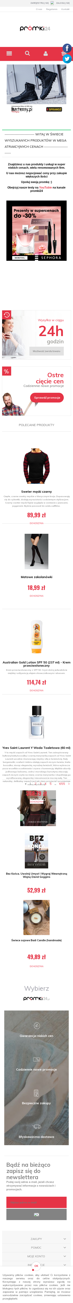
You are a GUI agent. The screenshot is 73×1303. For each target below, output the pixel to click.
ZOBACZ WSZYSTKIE (37, 822)
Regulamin (51, 9)
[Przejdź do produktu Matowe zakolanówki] (36, 551)
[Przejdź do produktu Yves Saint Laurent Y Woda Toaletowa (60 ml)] (36, 722)
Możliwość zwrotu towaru (46, 351)
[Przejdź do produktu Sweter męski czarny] (36, 466)
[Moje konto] (45, 53)
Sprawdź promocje (47, 397)
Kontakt (65, 9)
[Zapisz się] (36, 1214)
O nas (39, 9)
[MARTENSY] (36, 89)
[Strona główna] (36, 30)
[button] (9, 53)
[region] (36, 254)
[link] (36, 254)
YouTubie (45, 187)
